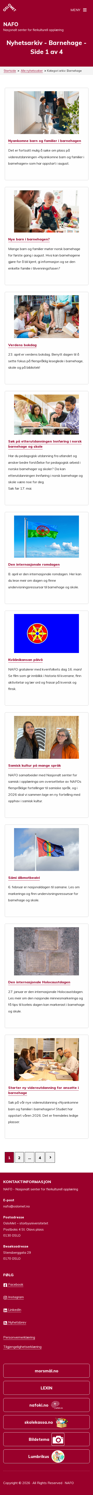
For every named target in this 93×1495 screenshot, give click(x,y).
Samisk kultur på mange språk (34, 765)
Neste (50, 1157)
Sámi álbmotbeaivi (24, 877)
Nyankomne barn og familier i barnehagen (44, 141)
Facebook (15, 1284)
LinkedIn (14, 1309)
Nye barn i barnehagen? (29, 239)
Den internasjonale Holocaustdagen (39, 982)
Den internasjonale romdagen (34, 564)
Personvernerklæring (19, 1337)
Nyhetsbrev (16, 1322)
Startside (10, 70)
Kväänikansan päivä (25, 659)
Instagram (15, 1297)
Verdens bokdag (22, 345)
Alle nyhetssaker (32, 70)
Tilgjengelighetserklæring (22, 1346)
